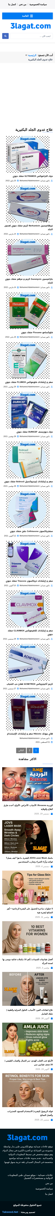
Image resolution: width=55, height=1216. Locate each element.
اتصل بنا (12, 4)
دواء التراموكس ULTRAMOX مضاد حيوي (33, 176)
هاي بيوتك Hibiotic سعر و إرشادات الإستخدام (30, 734)
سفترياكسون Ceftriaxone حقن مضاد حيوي (31, 531)
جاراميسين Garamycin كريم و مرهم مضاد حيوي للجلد (29, 281)
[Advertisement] (27, 98)
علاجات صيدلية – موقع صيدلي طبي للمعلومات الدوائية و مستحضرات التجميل (30, 1176)
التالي (21, 750)
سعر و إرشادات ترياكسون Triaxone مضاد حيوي (29, 581)
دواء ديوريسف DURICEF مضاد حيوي (34, 432)
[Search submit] (5, 36)
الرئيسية (32, 55)
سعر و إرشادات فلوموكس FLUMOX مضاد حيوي (29, 382)
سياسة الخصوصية (38, 4)
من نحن (22, 4)
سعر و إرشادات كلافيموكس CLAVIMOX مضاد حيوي (30, 632)
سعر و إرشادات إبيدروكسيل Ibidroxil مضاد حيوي (28, 482)
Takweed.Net (10, 1212)
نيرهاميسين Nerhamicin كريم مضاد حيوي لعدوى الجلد (28, 227)
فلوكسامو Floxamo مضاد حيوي (37, 332)
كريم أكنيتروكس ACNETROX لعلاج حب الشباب (30, 684)
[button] (27, 16)
